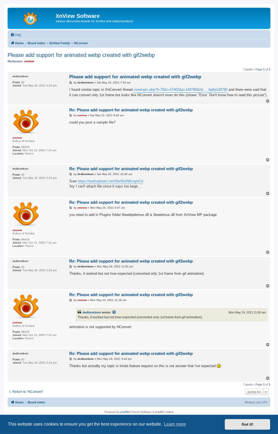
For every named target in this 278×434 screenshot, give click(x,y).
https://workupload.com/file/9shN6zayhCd (110, 181)
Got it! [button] (247, 424)
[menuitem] (15, 35)
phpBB (124, 411)
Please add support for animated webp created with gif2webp (81, 55)
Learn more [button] (175, 424)
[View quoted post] (114, 312)
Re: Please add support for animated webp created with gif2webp (131, 110)
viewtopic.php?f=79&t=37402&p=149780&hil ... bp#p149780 (181, 90)
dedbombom (92, 312)
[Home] (32, 17)
